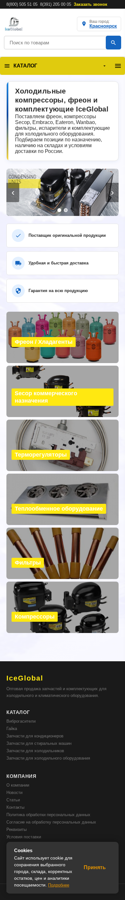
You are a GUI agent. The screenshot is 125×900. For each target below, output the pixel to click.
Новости (14, 792)
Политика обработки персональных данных (48, 814)
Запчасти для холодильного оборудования (48, 758)
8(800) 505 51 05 (22, 4)
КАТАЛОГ (25, 65)
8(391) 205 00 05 (55, 4)
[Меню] (118, 66)
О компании (17, 785)
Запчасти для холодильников (35, 750)
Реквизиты (16, 829)
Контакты (15, 807)
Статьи (13, 800)
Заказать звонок (90, 4)
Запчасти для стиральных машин (38, 743)
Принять (95, 867)
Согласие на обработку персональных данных (51, 822)
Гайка (11, 728)
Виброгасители (21, 721)
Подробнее (58, 885)
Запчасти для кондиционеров (34, 736)
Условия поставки (23, 836)
